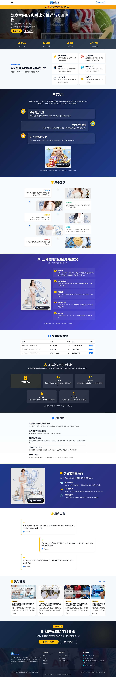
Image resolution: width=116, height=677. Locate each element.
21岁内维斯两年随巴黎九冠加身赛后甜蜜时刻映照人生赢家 (50, 604)
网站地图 (103, 672)
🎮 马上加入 (49, 642)
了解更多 (29, 31)
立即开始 (17, 31)
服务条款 (98, 672)
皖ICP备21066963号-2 (49, 674)
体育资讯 (45, 663)
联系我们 (88, 672)
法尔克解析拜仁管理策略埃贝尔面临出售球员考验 (103, 604)
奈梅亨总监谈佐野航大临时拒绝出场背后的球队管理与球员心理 (76, 604)
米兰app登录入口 (63, 661)
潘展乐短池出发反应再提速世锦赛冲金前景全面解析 (23, 604)
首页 (44, 656)
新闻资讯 (45, 661)
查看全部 (101, 581)
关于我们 (83, 672)
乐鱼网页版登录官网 (64, 656)
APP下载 (45, 658)
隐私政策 (93, 672)
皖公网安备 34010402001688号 (64, 674)
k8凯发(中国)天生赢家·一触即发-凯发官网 (24, 672)
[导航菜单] (12, 2)
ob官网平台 (62, 658)
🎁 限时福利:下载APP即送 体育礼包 (58, 7)
